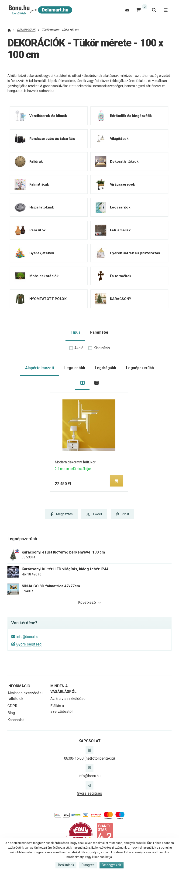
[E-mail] (127, 10)
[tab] (82, 383)
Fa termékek (120, 276)
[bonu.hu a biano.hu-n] (104, 834)
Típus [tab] (75, 332)
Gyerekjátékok (41, 253)
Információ (18, 686)
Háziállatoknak (41, 207)
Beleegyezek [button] (111, 865)
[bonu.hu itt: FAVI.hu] (81, 834)
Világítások (119, 139)
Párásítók (37, 230)
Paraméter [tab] (99, 332)
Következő (87, 602)
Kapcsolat (15, 720)
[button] (116, 481)
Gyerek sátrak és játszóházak (135, 253)
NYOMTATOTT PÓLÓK (48, 299)
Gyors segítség (28, 644)
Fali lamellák (120, 230)
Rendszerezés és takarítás (52, 139)
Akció (78, 348)
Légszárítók (120, 207)
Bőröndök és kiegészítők (131, 116)
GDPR (12, 706)
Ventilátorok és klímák (48, 116)
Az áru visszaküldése (68, 698)
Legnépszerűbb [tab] (140, 368)
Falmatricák (39, 184)
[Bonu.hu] (39, 10)
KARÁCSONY (120, 299)
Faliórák (36, 161)
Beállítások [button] (66, 865)
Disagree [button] (88, 865)
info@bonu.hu (27, 637)
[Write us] (89, 785)
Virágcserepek (122, 184)
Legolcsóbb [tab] (74, 368)
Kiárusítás (101, 348)
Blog (11, 713)
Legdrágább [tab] (105, 368)
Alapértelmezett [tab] (39, 368)
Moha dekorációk (44, 276)
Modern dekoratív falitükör (75, 462)
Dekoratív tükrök (124, 161)
